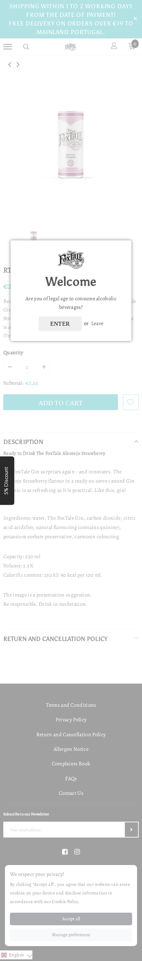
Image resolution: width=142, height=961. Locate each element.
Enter (60, 323)
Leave (97, 323)
